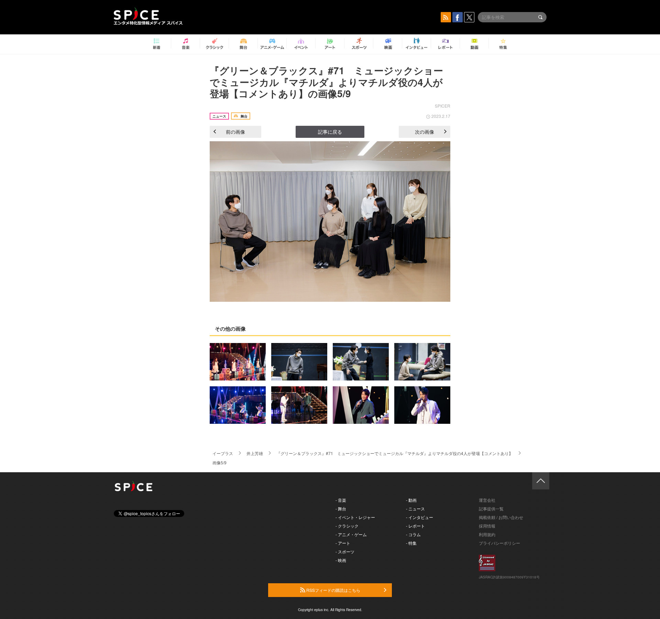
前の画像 (235, 131)
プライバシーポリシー (499, 543)
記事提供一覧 (491, 508)
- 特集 (411, 543)
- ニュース (415, 508)
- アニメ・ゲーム (351, 534)
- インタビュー (419, 517)
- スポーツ (345, 551)
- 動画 (411, 500)
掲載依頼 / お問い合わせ (501, 517)
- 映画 (341, 560)
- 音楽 (341, 500)
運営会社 (487, 500)
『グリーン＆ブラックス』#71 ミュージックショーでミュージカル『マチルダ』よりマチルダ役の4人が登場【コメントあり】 (394, 453)
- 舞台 (341, 508)
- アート (343, 543)
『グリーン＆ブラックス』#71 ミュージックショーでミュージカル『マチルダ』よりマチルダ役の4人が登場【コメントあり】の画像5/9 (326, 81)
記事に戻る (330, 131)
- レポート (415, 526)
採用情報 (487, 526)
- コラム (413, 534)
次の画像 (424, 131)
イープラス (222, 453)
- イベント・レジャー (355, 517)
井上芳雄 (254, 453)
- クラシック (347, 526)
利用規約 (487, 534)
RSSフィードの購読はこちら (332, 590)
